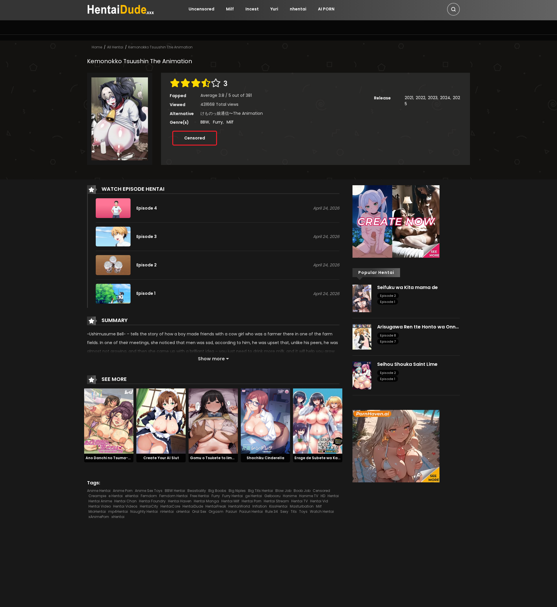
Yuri (274, 9)
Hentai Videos (125, 506)
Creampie (97, 495)
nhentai (298, 9)
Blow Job (283, 490)
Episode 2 (388, 295)
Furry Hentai (232, 495)
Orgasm (216, 511)
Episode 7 (388, 341)
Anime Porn (123, 490)
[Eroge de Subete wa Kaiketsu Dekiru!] (317, 421)
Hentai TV (299, 501)
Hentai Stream (276, 501)
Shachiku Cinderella (265, 457)
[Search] (453, 9)
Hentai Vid (319, 501)
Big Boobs (217, 490)
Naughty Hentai (144, 511)
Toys (303, 511)
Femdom (149, 495)
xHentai (117, 516)
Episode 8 (388, 335)
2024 (445, 98)
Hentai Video (99, 506)
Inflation (259, 506)
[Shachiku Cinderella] (265, 421)
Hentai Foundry (152, 501)
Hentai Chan (125, 501)
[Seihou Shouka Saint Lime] (361, 375)
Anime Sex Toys (148, 490)
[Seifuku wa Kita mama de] (361, 298)
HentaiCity (149, 506)
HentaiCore (170, 506)
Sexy (284, 511)
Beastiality (196, 490)
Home (97, 47)
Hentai (333, 495)
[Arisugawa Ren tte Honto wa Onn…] (361, 336)
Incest (252, 9)
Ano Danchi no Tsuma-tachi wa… (116, 457)
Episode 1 (387, 301)
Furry (218, 122)
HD (323, 495)
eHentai (131, 495)
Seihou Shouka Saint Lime (407, 364)
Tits (294, 511)
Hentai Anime (100, 501)
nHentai (167, 511)
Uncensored (201, 9)
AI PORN (326, 9)
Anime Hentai (99, 490)
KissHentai (278, 506)
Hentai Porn (251, 501)
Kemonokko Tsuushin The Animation (160, 47)
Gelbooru (272, 495)
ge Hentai (253, 495)
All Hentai (115, 47)
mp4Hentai (118, 511)
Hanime (290, 495)
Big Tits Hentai (260, 490)
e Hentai (115, 495)
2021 (409, 98)
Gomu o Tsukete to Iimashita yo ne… (223, 457)
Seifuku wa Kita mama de (407, 287)
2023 (432, 98)
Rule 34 (271, 511)
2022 (420, 98)
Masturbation (302, 506)
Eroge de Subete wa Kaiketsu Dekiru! (328, 457)
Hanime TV (308, 495)
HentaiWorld (239, 506)
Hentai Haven (179, 501)
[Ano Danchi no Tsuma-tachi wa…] (108, 421)
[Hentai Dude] (120, 9)
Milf (230, 9)
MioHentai (97, 511)
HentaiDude (192, 506)
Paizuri (231, 511)
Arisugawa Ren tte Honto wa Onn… (418, 327)
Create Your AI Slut (161, 457)
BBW (204, 122)
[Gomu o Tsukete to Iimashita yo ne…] (213, 421)
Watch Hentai (322, 511)
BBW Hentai (175, 490)
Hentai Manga (206, 501)
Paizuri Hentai (251, 511)
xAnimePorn (98, 516)
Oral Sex (199, 511)
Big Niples (237, 490)
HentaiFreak (215, 506)
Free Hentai (199, 495)
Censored (194, 138)
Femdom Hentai (173, 495)
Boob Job (302, 490)
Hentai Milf (230, 501)
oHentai (183, 511)
